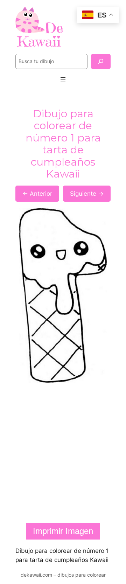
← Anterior (37, 193)
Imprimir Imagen (63, 531)
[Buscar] (101, 61)
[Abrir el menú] (63, 80)
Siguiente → (87, 193)
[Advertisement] (63, 453)
